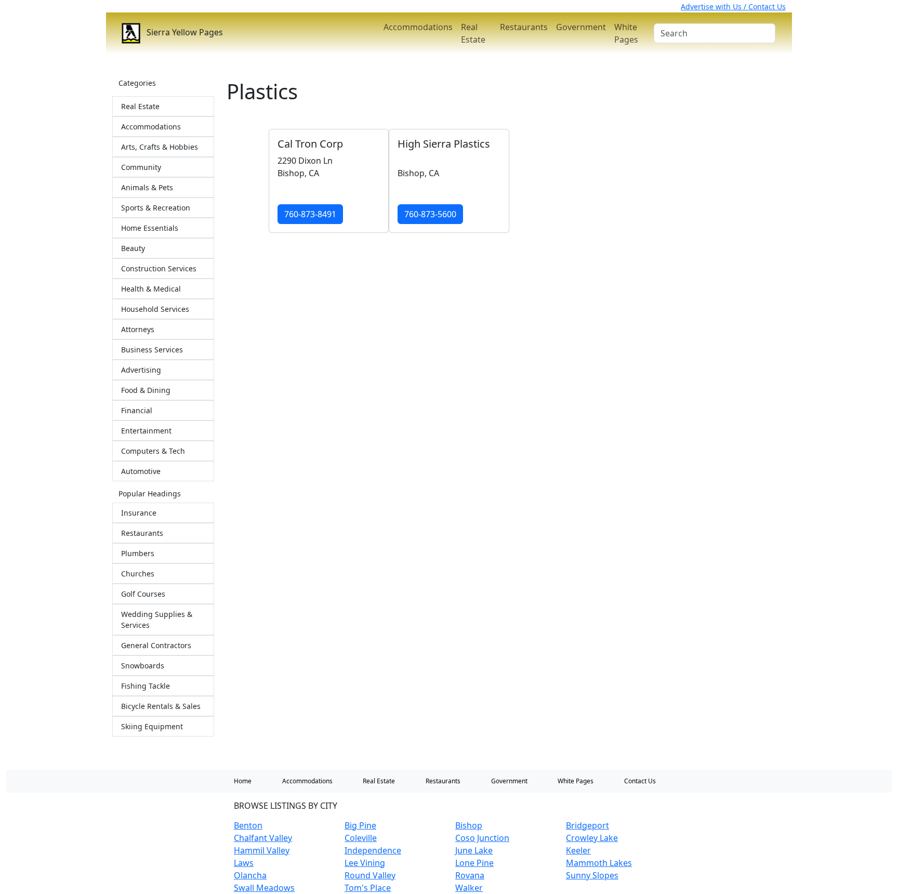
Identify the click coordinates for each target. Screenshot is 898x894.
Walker (469, 887)
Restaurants (524, 27)
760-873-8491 (310, 214)
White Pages (626, 33)
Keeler (578, 850)
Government (581, 27)
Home (243, 781)
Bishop (468, 825)
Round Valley (370, 875)
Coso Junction (482, 838)
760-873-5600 (430, 214)
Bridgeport (587, 825)
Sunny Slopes (592, 875)
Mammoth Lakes (599, 863)
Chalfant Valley (263, 838)
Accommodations (418, 27)
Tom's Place (368, 887)
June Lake (474, 850)
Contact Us (640, 781)
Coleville (361, 838)
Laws (244, 863)
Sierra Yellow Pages (183, 32)
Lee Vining (365, 863)
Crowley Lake (592, 838)
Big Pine (360, 825)
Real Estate (473, 33)
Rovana (469, 875)
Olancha (250, 875)
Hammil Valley (261, 850)
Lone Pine (474, 863)
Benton (248, 825)
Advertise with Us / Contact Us (733, 6)
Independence (373, 850)
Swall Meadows (264, 887)
